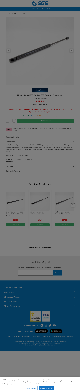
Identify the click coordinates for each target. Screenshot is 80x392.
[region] (40, 384)
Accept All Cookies (46, 388)
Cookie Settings (30, 388)
